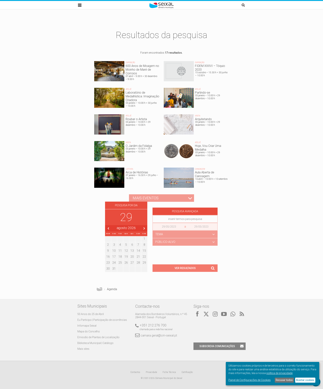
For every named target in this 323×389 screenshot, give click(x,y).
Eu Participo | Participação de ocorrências (102, 319)
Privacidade (151, 372)
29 (144, 262)
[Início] (161, 7)
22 (144, 256)
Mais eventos (146, 198)
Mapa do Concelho (88, 331)
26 (126, 262)
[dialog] (272, 373)
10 (114, 250)
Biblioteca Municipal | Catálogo (95, 343)
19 (126, 256)
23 (108, 262)
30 (108, 268)
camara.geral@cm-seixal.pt (159, 335)
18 (120, 256)
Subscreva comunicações (217, 346)
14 (138, 250)
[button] (185, 234)
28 (138, 262)
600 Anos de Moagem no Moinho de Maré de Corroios (126, 72)
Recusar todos (284, 380)
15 (144, 250)
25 (120, 262)
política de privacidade (279, 373)
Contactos (135, 372)
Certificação (187, 372)
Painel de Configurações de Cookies (249, 380)
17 (114, 256)
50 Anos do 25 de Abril (90, 314)
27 (132, 262)
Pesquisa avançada (185, 211)
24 (114, 262)
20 (132, 256)
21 (138, 256)
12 (126, 250)
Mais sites (83, 348)
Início (99, 289)
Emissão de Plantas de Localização (98, 337)
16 (108, 256)
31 (114, 268)
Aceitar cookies (305, 380)
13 (132, 250)
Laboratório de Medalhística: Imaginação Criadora (126, 99)
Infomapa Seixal (86, 325)
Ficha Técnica (169, 372)
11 (120, 250)
